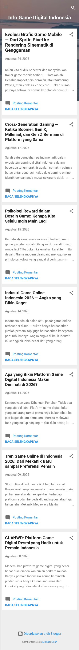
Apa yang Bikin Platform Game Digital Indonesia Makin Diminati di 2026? (34, 379)
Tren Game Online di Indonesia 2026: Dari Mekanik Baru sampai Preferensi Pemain (34, 461)
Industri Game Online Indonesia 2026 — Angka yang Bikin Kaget (33, 297)
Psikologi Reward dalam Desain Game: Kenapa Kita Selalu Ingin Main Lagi (30, 216)
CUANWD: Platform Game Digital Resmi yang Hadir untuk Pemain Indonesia (34, 542)
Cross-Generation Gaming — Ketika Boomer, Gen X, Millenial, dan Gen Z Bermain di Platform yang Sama (34, 132)
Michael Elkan (49, 642)
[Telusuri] (73, 8)
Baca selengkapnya (21, 109)
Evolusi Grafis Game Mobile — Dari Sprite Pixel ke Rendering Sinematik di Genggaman (33, 42)
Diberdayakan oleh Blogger (42, 634)
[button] (71, 35)
